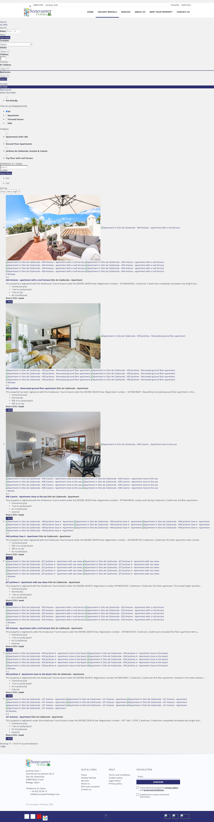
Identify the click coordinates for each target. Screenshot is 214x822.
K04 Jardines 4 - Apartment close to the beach (29, 674)
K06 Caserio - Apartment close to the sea (26, 496)
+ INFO (9, 301)
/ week (20, 298)
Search (3, 21)
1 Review (10, 490)
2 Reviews (10, 382)
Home (90, 11)
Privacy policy (115, 783)
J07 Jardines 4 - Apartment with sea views (27, 582)
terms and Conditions (154, 790)
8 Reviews (10, 668)
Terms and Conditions (119, 774)
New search (6, 89)
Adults (3, 47)
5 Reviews (10, 622)
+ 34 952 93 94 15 (38, 791)
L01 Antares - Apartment (18, 716)
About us (140, 11)
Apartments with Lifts (17, 136)
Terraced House (15, 119)
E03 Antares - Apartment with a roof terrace (28, 628)
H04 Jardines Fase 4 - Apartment (22, 536)
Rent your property (161, 11)
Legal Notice (115, 780)
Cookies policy (115, 777)
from (8, 298)
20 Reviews (11, 711)
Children (4, 54)
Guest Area (186, 5)
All (9, 111)
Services (125, 11)
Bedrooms (5, 72)
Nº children (5, 64)
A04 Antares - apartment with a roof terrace (28, 280)
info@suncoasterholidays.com (45, 794)
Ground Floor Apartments (19, 143)
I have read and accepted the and (159, 789)
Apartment (13, 115)
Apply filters (6, 173)
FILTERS (3, 24)
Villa (10, 123)
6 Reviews (10, 274)
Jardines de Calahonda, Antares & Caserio (26, 151)
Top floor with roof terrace (19, 158)
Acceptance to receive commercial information (154, 795)
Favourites (175, 5)
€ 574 (14, 298)
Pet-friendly (12, 100)
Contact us (183, 11)
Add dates (5, 37)
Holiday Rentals (107, 11)
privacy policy (171, 787)
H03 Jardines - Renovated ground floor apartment (31, 388)
